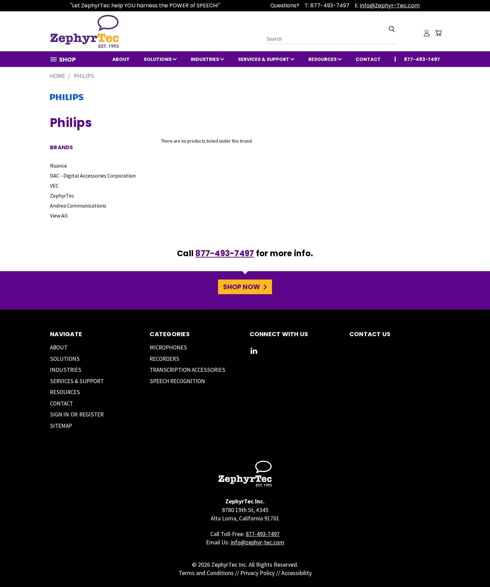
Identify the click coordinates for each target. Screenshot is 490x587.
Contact (368, 59)
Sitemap (61, 425)
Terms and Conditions (206, 573)
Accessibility (296, 573)
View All (59, 215)
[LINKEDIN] (254, 352)
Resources (323, 59)
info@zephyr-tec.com (257, 542)
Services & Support (264, 59)
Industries (205, 59)
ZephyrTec (62, 195)
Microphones (168, 347)
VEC (54, 185)
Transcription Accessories (187, 369)
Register (91, 414)
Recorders (164, 358)
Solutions (158, 59)
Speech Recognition (177, 381)
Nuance (58, 165)
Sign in (60, 414)
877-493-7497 (224, 253)
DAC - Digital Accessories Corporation (93, 175)
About (121, 59)
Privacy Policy (257, 573)
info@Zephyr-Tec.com (390, 5)
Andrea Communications (78, 205)
